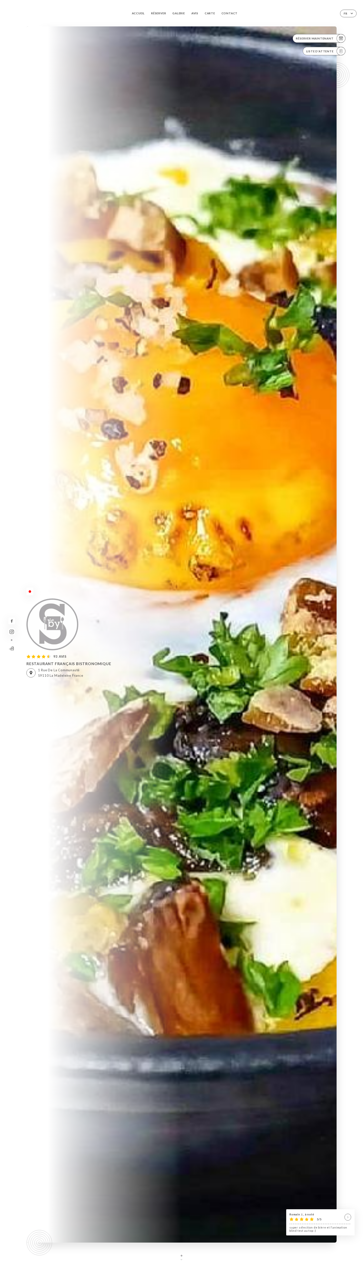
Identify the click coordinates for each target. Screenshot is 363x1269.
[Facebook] (11, 621)
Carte (210, 13)
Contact (230, 13)
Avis (194, 13)
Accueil (138, 13)
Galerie (178, 13)
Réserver (158, 13)
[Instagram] (11, 632)
